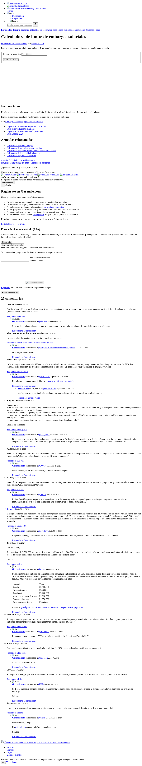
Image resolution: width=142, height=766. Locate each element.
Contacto (11, 750)
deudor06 (11, 509)
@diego (41, 569)
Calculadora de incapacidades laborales (24, 153)
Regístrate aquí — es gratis (13, 224)
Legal (9, 752)
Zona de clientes (14, 755)
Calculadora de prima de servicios (21, 155)
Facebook (32, 175)
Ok (3, 762)
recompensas (38, 214)
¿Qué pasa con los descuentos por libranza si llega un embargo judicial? (52, 607)
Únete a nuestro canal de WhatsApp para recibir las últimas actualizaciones (37, 742)
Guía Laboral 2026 (15, 134)
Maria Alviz (23, 388)
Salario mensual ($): (12, 54)
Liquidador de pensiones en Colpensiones (25, 131)
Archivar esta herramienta (12, 245)
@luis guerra (44, 434)
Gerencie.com (37, 43)
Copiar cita (6, 242)
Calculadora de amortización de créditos (24, 148)
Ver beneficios (8, 182)
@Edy (41, 684)
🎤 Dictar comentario (34, 283)
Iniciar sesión (18, 16)
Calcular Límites (10, 60)
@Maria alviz (44, 376)
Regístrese (5, 287)
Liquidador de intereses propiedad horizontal (26, 126)
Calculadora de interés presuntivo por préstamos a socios (31, 150)
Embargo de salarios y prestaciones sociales (24, 121)
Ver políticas (11, 762)
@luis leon (43, 658)
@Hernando (43, 631)
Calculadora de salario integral (20, 145)
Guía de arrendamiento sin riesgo (21, 129)
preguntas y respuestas (54, 207)
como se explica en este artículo (60, 381)
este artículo (20, 727)
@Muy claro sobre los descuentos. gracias (56, 347)
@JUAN (42, 466)
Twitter (13, 175)
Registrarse (17, 18)
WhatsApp (54, 175)
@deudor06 (43, 531)
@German (42, 321)
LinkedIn (74, 175)
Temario (10, 747)
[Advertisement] (71, 82)
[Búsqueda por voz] (35, 24)
